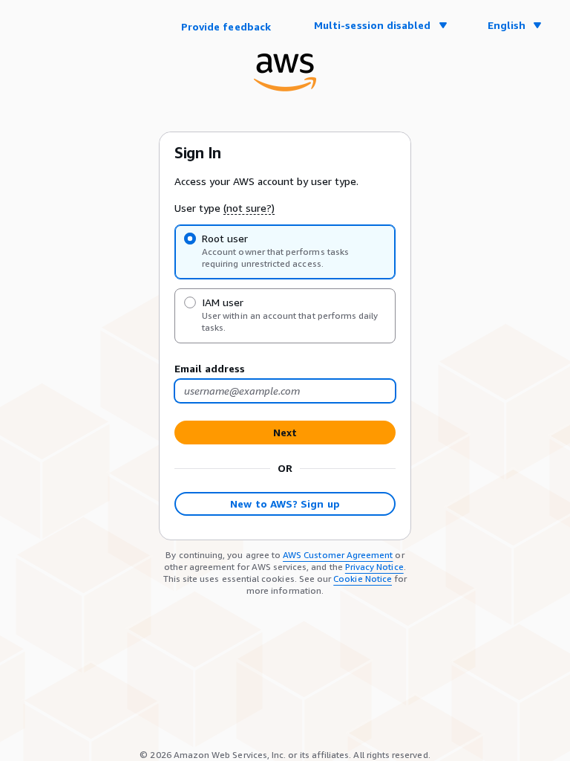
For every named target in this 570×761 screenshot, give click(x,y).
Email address (209, 368)
